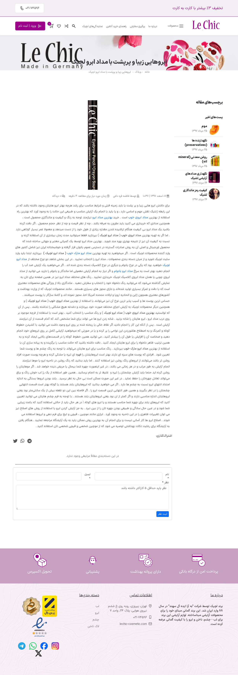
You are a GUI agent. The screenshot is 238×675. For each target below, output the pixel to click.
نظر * (165, 482)
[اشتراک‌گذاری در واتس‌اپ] (22, 441)
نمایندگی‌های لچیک (92, 26)
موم (204, 126)
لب (97, 606)
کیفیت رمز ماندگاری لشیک (195, 192)
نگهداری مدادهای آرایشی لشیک (196, 176)
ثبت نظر (162, 514)
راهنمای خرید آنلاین (116, 26)
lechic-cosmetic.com (133, 624)
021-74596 (140, 617)
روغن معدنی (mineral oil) (192, 159)
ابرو (97, 613)
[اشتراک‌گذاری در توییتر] (15, 441)
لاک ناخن (93, 626)
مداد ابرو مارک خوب (79, 253)
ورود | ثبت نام (27, 26)
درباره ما (152, 26)
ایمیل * (87, 476)
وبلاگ (138, 72)
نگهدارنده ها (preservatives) (196, 142)
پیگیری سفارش (137, 26)
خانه (147, 72)
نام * (167, 476)
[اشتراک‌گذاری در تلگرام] (29, 441)
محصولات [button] (173, 26)
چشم (96, 619)
